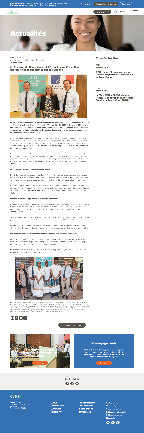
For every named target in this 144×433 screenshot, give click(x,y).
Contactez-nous (112, 403)
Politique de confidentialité (116, 412)
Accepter (87, 4)
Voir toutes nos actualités (72, 325)
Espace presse (85, 412)
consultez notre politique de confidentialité (42, 5)
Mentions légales (112, 406)
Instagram (72, 383)
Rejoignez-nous (102, 12)
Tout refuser (126, 4)
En (124, 12)
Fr (121, 12)
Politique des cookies (114, 415)
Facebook (67, 383)
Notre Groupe (57, 406)
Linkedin (77, 383)
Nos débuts (56, 412)
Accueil (54, 403)
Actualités (56, 409)
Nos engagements (87, 403)
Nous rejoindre (86, 406)
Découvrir (40, 363)
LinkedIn (107, 422)
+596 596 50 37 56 (20, 408)
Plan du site (110, 418)
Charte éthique (86, 409)
